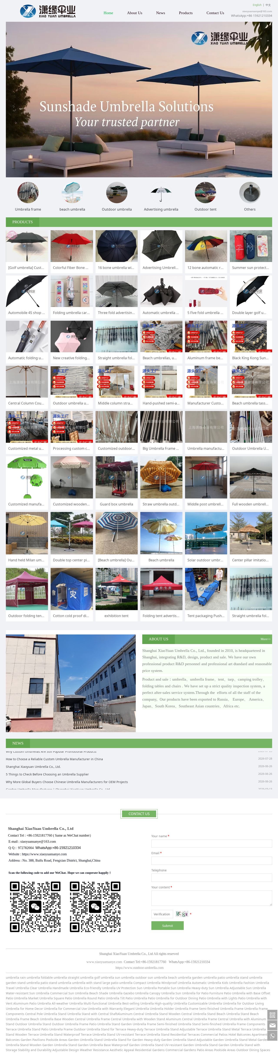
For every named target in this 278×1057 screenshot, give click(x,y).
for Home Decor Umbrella (38, 1009)
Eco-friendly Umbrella (100, 988)
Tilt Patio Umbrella (133, 998)
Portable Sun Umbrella (174, 988)
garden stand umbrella (23, 983)
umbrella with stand (87, 983)
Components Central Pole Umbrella (31, 1014)
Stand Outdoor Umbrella (60, 1024)
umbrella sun (110, 977)
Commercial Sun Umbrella (69, 993)
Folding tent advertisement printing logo (176, 615)
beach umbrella (180, 977)
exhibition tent (116, 615)
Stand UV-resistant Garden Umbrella (181, 1045)
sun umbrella (157, 977)
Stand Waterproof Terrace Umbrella (79, 1034)
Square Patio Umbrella (70, 998)
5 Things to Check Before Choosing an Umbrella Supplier (47, 761)
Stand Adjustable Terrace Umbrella (195, 1029)
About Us (134, 13)
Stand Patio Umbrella (47, 1029)
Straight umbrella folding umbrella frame (132, 358)
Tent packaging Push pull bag (211, 615)
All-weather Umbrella (67, 1003)
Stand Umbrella (69, 1014)
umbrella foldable (40, 977)
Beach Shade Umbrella (106, 993)
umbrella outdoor (134, 977)
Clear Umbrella (41, 988)
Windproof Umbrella (176, 983)
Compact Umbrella (147, 983)
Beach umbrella (161, 560)
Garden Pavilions (33, 1040)
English (257, 5)
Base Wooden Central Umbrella (77, 1019)
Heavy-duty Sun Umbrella (211, 988)
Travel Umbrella (17, 988)
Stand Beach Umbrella (223, 1014)
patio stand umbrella (56, 983)
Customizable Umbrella (205, 1003)
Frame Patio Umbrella (95, 1024)
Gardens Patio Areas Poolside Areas (210, 1050)
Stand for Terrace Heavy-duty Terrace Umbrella (135, 1029)
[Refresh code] (182, 914)
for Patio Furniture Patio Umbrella (220, 993)
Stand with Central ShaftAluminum (107, 1014)
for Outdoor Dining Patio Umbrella (195, 998)
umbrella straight (66, 977)
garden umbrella (204, 977)
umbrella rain (16, 977)
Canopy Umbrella (162, 993)
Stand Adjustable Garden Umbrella (212, 1040)
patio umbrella (228, 977)
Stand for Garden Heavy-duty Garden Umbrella (152, 1040)
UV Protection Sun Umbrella (136, 988)
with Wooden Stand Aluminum (159, 1019)
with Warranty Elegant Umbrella (125, 1009)
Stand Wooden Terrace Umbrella (29, 1034)
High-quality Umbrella (170, 1003)
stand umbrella (251, 977)
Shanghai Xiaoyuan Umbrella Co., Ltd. (33, 753)
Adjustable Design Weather (72, 1050)
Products (186, 13)
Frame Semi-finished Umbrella (169, 1024)
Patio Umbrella (158, 998)
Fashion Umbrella (256, 983)
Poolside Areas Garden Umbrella (69, 1040)
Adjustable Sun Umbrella (248, 988)
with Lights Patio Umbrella (240, 998)
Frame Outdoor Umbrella (82, 1029)
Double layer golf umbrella (254, 312)
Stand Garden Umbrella (129, 1024)
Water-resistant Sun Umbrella (27, 993)
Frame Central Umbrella (118, 1019)
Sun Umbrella (185, 993)
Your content (161, 887)
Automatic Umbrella (206, 983)
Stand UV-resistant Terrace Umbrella (133, 1034)
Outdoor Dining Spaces (253, 1050)
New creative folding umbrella (78, 358)
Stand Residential (174, 1034)
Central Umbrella (146, 1014)
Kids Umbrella (232, 983)
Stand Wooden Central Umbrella (183, 1014)
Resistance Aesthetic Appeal (114, 1050)
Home (108, 13)
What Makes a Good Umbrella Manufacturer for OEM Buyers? (50, 784)
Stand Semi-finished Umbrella (214, 1024)
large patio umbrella (117, 983)
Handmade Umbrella (68, 988)
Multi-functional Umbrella (103, 1003)
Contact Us (215, 13)
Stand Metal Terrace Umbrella (244, 1029)
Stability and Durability (34, 1050)
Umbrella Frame (232, 1009)
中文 (268, 5)
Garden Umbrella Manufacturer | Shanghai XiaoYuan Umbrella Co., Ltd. (58, 776)
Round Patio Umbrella (103, 998)
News (160, 13)
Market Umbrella (41, 998)
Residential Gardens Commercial (159, 1050)
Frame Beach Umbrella (37, 1019)
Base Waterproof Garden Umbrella (129, 1045)
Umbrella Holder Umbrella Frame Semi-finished (184, 1009)
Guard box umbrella (116, 504)
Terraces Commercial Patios (207, 1034)
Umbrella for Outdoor (239, 1003)
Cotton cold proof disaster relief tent (83, 615)
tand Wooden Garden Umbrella (45, 1045)
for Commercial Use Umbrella (79, 1009)
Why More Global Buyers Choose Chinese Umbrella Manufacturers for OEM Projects (67, 769)
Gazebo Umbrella (136, 993)
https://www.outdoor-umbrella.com (139, 968)
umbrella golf (90, 977)
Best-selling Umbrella (138, 1003)
